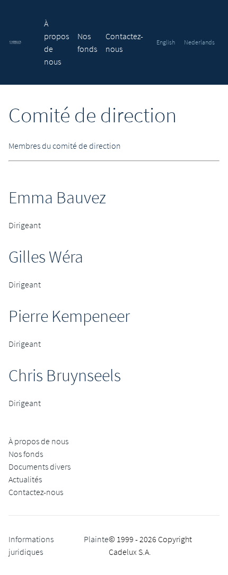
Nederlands (199, 42)
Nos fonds (25, 453)
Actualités (25, 479)
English (165, 42)
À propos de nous (38, 441)
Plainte (96, 539)
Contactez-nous (35, 492)
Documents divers (39, 466)
